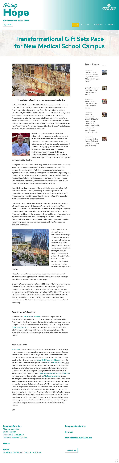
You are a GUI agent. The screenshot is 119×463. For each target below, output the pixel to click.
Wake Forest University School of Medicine (54, 373)
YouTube (37, 452)
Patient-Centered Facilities (15, 438)
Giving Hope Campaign (20, 327)
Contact (69, 432)
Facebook (7, 452)
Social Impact (9, 432)
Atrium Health (16, 349)
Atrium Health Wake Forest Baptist (48, 360)
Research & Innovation (13, 435)
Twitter (28, 452)
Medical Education (11, 429)
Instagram (18, 452)
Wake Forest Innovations (51, 376)
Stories (6, 444)
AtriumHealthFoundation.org (78, 438)
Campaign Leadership (75, 426)
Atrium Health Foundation (32, 317)
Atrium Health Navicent (53, 363)
